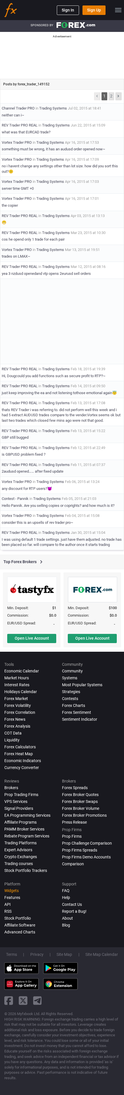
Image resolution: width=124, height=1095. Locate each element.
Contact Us (72, 904)
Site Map (64, 954)
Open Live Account (32, 638)
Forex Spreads (75, 787)
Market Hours (16, 678)
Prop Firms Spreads (79, 850)
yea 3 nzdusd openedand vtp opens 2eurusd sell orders (46, 273)
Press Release (74, 822)
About (67, 918)
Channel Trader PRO (18, 108)
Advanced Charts (19, 932)
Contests (70, 698)
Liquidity (12, 740)
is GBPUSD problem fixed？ (24, 454)
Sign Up (94, 10)
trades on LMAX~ (16, 256)
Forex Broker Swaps (80, 801)
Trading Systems (53, 108)
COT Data (13, 733)
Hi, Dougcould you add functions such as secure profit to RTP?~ (54, 376)
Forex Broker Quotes (80, 794)
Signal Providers (18, 808)
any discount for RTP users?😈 (27, 488)
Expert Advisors (18, 849)
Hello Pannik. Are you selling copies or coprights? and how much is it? (58, 505)
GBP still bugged (15, 437)
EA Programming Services (27, 815)
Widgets (11, 890)
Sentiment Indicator (79, 719)
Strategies (71, 691)
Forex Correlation (19, 712)
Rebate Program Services (26, 836)
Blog (66, 925)
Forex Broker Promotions (84, 815)
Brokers (11, 787)
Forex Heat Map (18, 753)
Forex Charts (73, 705)
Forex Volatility (17, 705)
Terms (11, 954)
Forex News (14, 719)
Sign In (68, 10)
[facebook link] (8, 1001)
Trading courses (18, 863)
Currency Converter (21, 767)
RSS (8, 911)
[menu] (118, 10)
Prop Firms (72, 836)
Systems (69, 678)
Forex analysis (17, 726)
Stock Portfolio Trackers (25, 870)
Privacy (37, 954)
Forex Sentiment (76, 712)
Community (72, 671)
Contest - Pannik (15, 498)
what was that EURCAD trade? (26, 132)
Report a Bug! (74, 911)
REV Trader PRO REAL (19, 125)
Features (12, 897)
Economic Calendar (21, 671)
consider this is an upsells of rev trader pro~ (37, 522)
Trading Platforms (20, 843)
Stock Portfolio (17, 918)
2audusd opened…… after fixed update (32, 471)
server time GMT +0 (18, 188)
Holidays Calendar (20, 691)
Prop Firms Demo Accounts (86, 857)
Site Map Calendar (101, 954)
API (7, 904)
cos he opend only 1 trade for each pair (33, 239)
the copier (10, 205)
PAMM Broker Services (24, 829)
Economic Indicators (22, 760)
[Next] (118, 96)
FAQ (65, 890)
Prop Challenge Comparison (87, 843)
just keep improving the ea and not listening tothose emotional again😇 (59, 393)
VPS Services (15, 801)
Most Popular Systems (82, 684)
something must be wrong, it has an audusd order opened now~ (53, 149)
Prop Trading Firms (21, 794)
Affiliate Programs (20, 822)
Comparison (73, 864)
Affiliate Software (19, 925)
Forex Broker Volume (80, 808)
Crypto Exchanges (20, 856)
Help (66, 897)
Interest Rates (16, 684)
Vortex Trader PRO (17, 142)
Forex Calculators (20, 747)
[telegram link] (37, 1001)
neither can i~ (13, 115)
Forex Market (16, 698)
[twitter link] (23, 1001)
